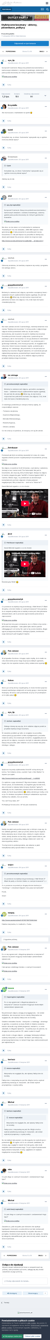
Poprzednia (10, 51)
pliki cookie (32, 1323)
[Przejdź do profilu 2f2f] (4, 197)
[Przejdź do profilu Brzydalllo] (4, 106)
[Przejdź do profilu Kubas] (4, 682)
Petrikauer (13, 448)
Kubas (11, 680)
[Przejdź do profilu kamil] (4, 131)
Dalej (42, 51)
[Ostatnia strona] (47, 51)
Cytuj (9, 85)
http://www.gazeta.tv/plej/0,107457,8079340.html (19, 920)
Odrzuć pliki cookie (32, 1336)
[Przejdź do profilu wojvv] (4, 866)
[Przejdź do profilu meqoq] (4, 914)
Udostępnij (13, 1293)
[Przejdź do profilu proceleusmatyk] (4, 286)
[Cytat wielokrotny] (3, 84)
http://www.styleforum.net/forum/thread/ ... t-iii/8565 (21, 778)
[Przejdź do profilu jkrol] (4, 535)
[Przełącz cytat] (5, 166)
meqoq (11, 913)
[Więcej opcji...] (45, 61)
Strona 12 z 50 (27, 51)
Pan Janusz (13, 651)
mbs (10, 1169)
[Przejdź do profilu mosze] (4, 989)
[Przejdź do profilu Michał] (4, 1103)
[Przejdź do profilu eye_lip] (4, 61)
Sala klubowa (21, 36)
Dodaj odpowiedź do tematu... (18, 1281)
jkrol (10, 534)
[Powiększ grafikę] (31, 113)
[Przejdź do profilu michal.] (4, 259)
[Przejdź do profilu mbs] (4, 1170)
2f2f (10, 196)
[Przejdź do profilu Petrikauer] (4, 449)
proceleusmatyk (15, 285)
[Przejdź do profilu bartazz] (4, 1061)
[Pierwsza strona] (3, 51)
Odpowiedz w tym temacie (25, 43)
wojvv (10, 865)
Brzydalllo (10, 34)
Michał (11, 1102)
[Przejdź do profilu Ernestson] (4, 158)
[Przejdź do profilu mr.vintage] (4, 376)
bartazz (11, 1059)
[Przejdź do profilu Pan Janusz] (4, 652)
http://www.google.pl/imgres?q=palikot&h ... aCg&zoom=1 (22, 241)
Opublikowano (18, 63)
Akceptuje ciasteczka (13, 1336)
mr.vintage (13, 375)
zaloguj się (31, 1269)
